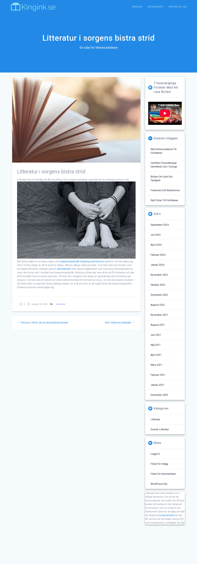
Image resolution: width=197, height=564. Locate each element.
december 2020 (159, 394)
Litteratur (61, 304)
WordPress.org (159, 483)
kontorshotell (166, 515)
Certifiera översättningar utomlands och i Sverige (164, 164)
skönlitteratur (64, 268)
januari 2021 (157, 384)
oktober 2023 (158, 284)
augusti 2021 (158, 324)
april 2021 (156, 354)
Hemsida (137, 7)
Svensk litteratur (160, 429)
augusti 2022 (158, 304)
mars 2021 (156, 364)
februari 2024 (158, 254)
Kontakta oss (178, 7)
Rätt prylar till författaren (164, 200)
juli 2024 (156, 234)
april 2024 (156, 244)
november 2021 (159, 314)
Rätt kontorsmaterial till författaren (163, 151)
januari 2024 (157, 264)
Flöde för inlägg (159, 463)
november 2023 (159, 274)
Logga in (155, 453)
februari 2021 (158, 374)
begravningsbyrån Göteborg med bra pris (82, 261)
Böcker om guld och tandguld (162, 178)
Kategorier (155, 7)
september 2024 (160, 224)
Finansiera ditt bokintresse (165, 190)
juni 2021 (156, 334)
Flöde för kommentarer (163, 473)
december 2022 (159, 294)
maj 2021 (156, 344)
